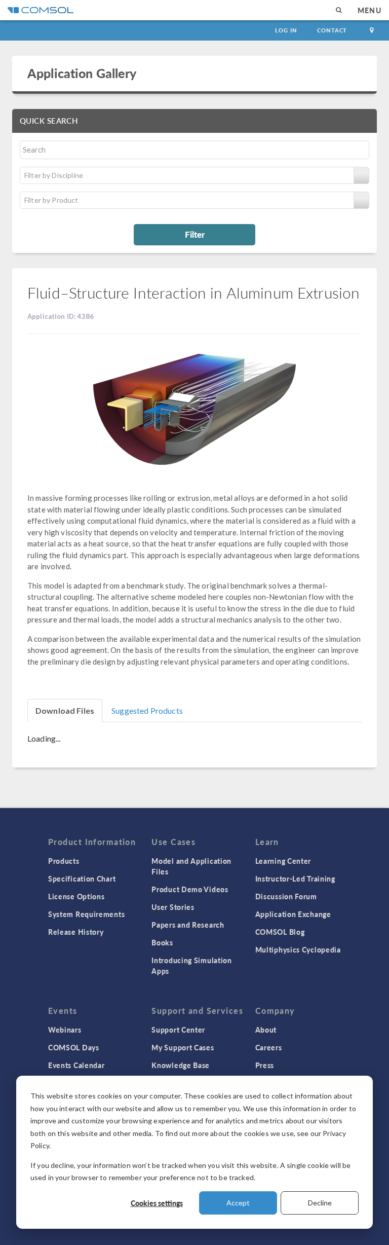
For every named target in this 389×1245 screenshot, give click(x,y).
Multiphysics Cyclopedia (298, 949)
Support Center (178, 1029)
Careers (268, 1047)
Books (162, 942)
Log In (286, 30)
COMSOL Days (73, 1047)
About (266, 1029)
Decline (320, 1202)
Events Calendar (76, 1065)
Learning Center (283, 861)
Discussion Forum (286, 896)
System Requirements (86, 914)
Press (265, 1065)
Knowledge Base (180, 1065)
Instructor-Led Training (295, 878)
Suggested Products (147, 710)
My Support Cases (182, 1047)
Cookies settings (157, 1203)
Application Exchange (293, 914)
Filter (195, 234)
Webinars (65, 1029)
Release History (76, 932)
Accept (238, 1202)
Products (64, 861)
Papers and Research (187, 925)
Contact (332, 30)
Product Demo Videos (189, 889)
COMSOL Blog (280, 932)
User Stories (172, 907)
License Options (76, 896)
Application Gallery (81, 73)
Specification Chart (81, 878)
